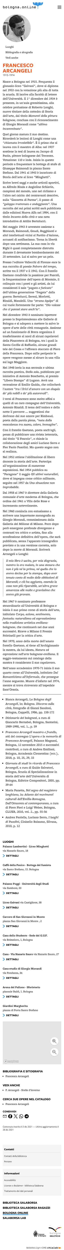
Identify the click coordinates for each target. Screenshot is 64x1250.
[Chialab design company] (43, 1245)
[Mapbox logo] (11, 1061)
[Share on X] (16, 1116)
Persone (8, 1161)
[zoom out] (54, 1052)
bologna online (15, 1213)
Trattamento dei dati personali (18, 1190)
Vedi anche (11, 57)
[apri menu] (59, 7)
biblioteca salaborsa (20, 1203)
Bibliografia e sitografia (19, 52)
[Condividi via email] (5, 1116)
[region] (32, 1042)
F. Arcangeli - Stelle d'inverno (22, 1090)
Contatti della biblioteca (15, 1156)
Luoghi (9, 47)
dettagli (12, 855)
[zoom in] (54, 1041)
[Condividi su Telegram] (27, 1116)
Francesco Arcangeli (17, 1076)
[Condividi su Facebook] (10, 1116)
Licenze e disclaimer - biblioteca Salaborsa (23, 1185)
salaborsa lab (14, 1218)
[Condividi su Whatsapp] (21, 1116)
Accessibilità (10, 1180)
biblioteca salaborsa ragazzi (26, 1208)
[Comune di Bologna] (39, 1234)
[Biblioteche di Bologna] (55, 1232)
